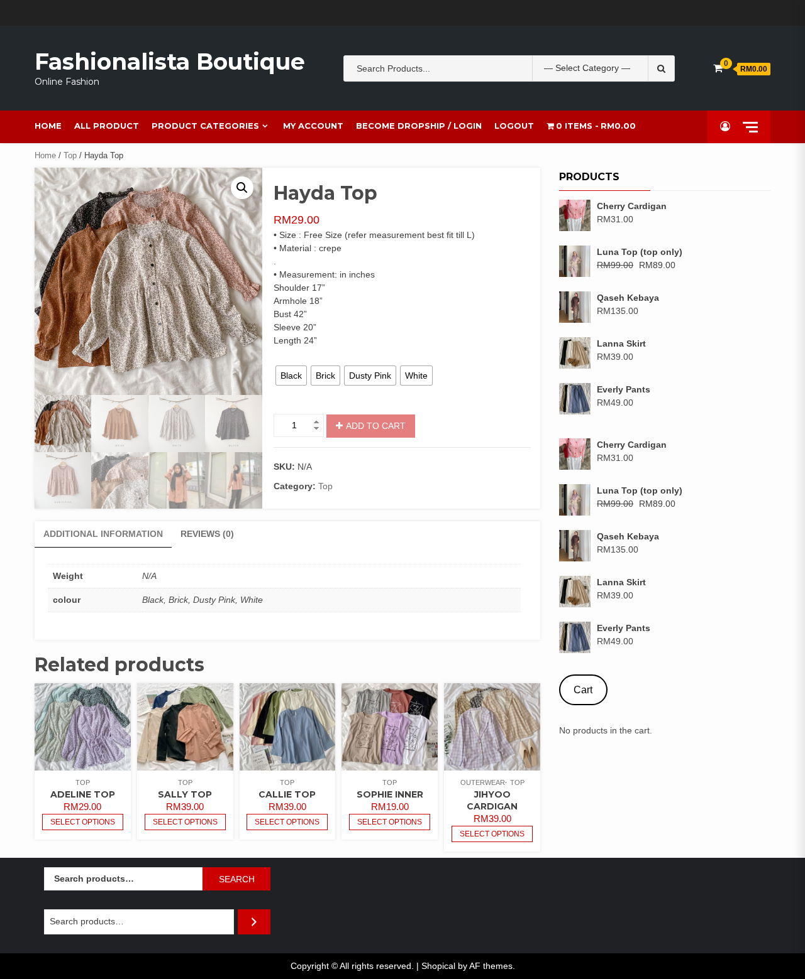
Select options (82, 822)
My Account (313, 126)
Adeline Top (82, 794)
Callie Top (287, 794)
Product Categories (205, 126)
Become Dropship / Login (419, 126)
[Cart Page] (718, 68)
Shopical (438, 966)
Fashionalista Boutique (170, 61)
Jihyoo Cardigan (492, 800)
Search (237, 879)
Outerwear (482, 782)
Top (70, 155)
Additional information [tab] (103, 534)
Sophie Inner (390, 794)
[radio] (291, 375)
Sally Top (185, 794)
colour (285, 356)
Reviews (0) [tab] (207, 534)
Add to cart (376, 426)
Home (48, 126)
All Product (106, 126)
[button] (242, 187)
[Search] (254, 921)
